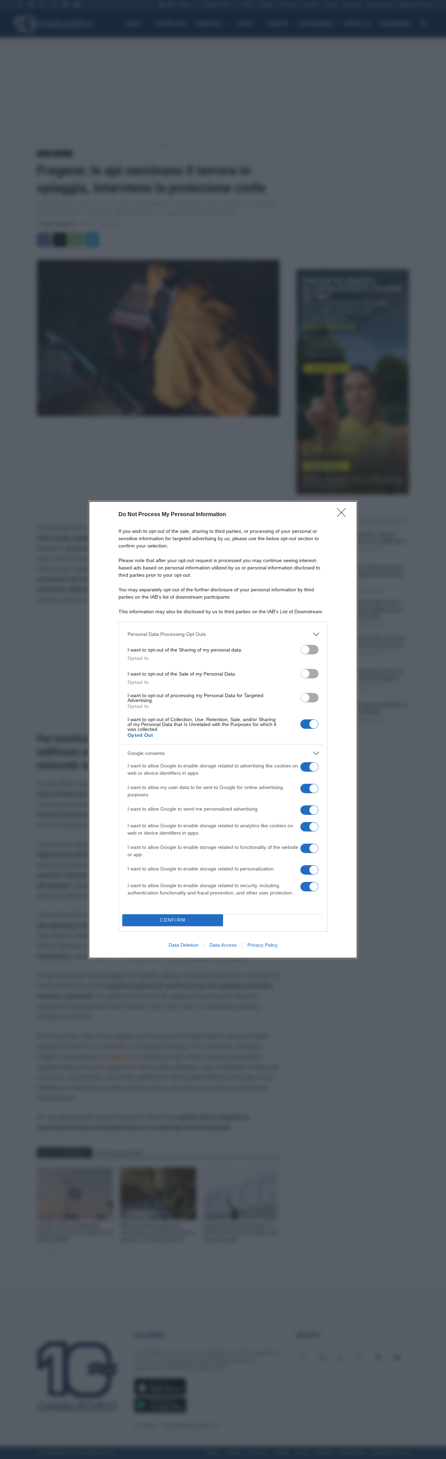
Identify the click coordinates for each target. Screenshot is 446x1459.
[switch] (309, 649)
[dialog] (223, 729)
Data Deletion (184, 945)
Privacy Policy (262, 945)
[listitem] (223, 634)
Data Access (223, 945)
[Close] (343, 514)
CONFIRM (173, 920)
